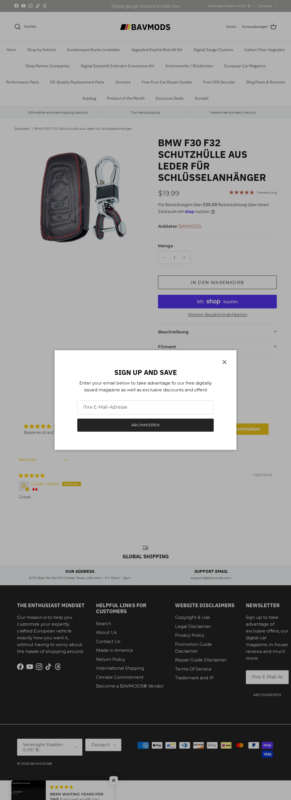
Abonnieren (145, 425)
